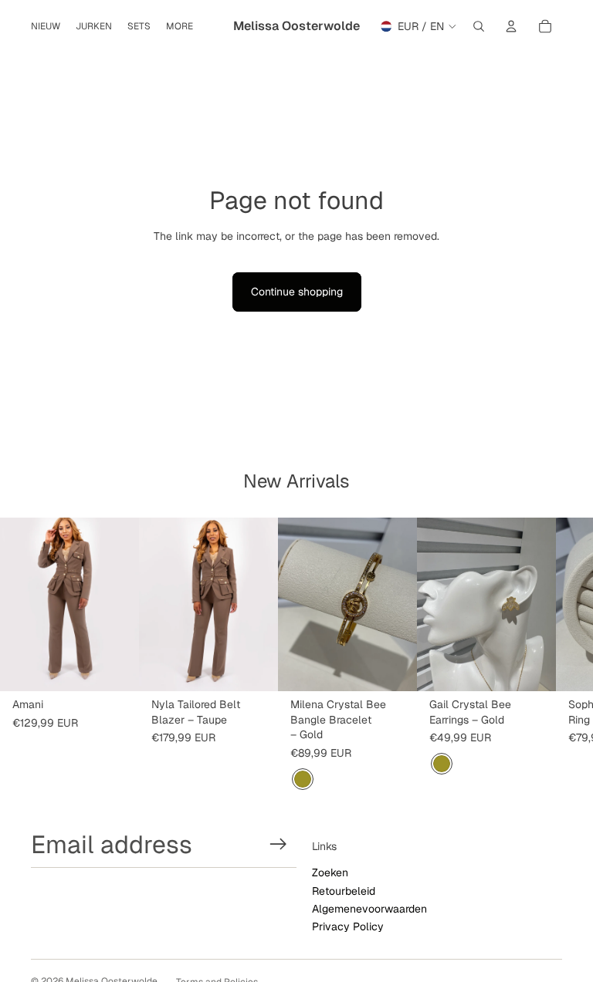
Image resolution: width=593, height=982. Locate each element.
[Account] (511, 26)
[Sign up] (278, 844)
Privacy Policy (348, 926)
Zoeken (330, 872)
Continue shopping (297, 292)
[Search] (479, 26)
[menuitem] (179, 27)
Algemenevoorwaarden (369, 909)
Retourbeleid (343, 891)
